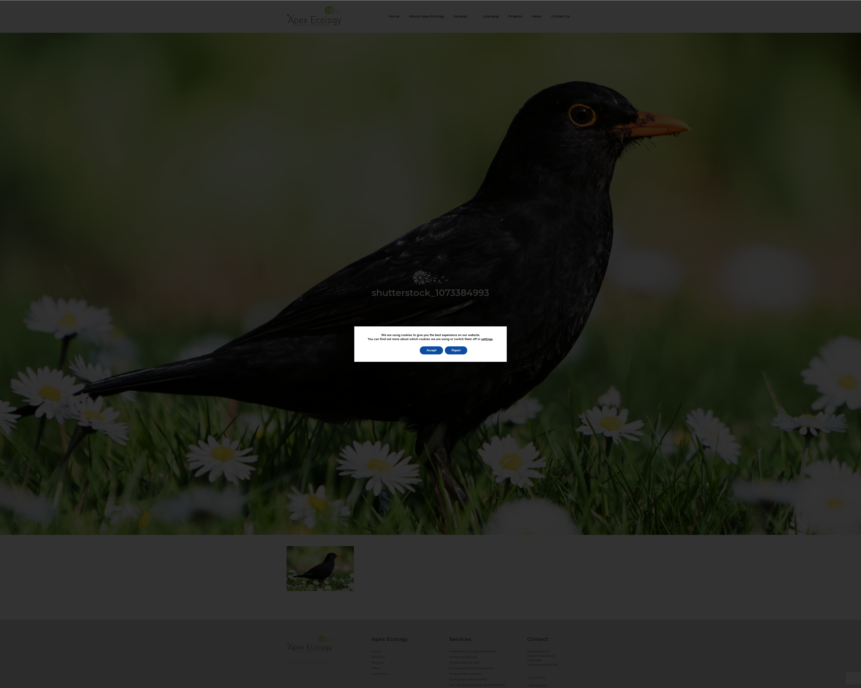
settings (487, 339)
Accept (431, 350)
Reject (456, 350)
